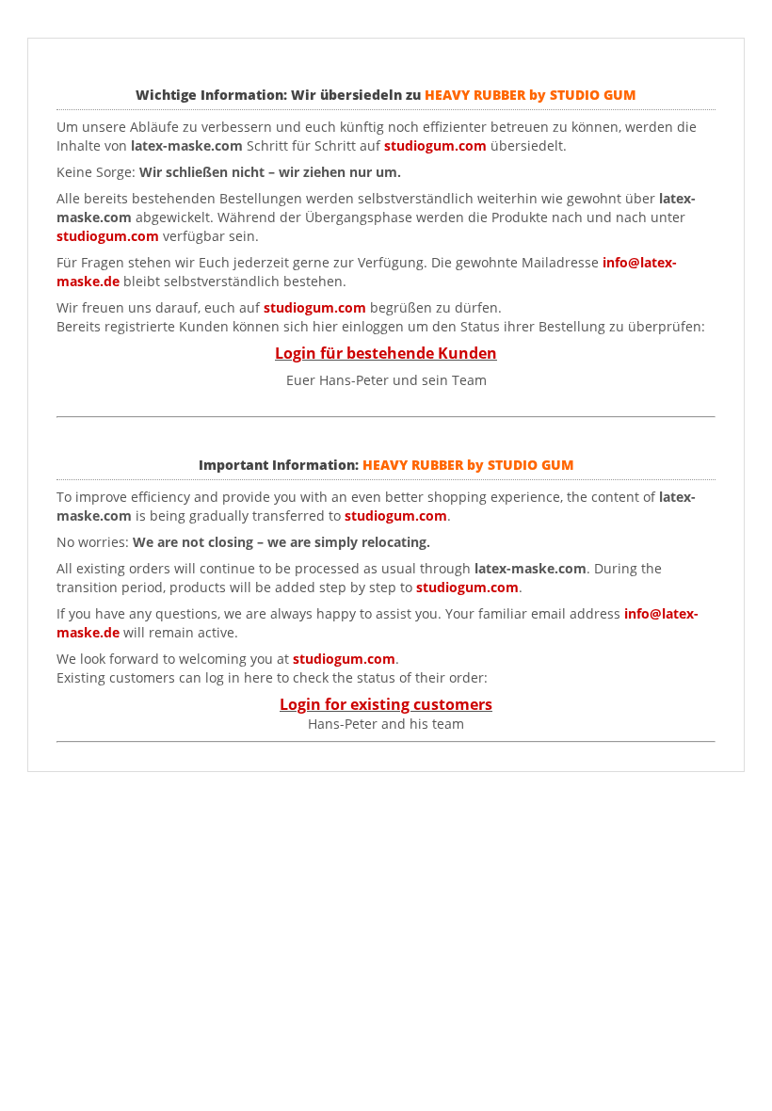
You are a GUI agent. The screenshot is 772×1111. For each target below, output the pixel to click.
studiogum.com (107, 236)
